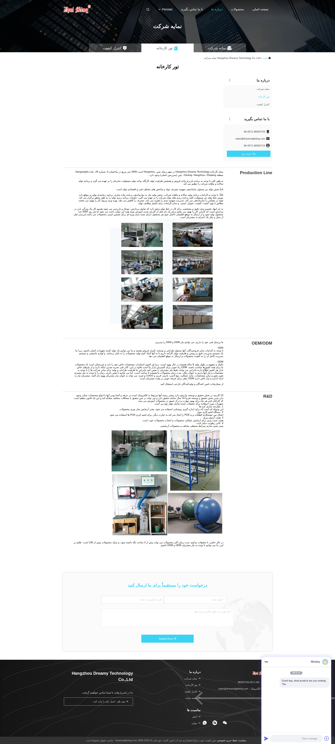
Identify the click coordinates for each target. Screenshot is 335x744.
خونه (265, 58)
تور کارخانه (263, 96)
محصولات (237, 9)
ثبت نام (121, 701)
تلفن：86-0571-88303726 (252, 682)
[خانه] (77, 8)
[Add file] (326, 738)
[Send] (266, 738)
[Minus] (266, 662)
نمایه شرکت (263, 89)
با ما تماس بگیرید (192, 9)
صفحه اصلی (260, 9)
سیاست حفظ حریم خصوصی (231, 740)
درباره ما (217, 9)
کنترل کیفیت (263, 104)
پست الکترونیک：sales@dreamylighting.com (242, 688)
